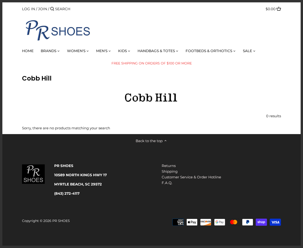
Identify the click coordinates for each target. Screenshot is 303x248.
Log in (28, 9)
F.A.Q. (167, 182)
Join (42, 9)
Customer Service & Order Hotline (191, 177)
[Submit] (52, 9)
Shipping (170, 171)
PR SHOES (61, 221)
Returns (169, 165)
